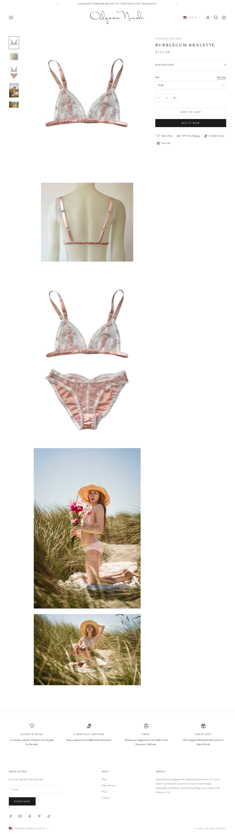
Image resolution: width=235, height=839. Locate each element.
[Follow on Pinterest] (39, 816)
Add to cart (190, 111)
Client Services (109, 785)
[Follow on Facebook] (10, 816)
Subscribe (22, 801)
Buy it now (191, 123)
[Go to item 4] (14, 90)
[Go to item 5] (14, 104)
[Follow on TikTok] (49, 816)
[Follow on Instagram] (20, 816)
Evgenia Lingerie (168, 38)
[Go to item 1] (14, 42)
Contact (106, 797)
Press (104, 791)
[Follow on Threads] (30, 816)
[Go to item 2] (14, 56)
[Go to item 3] (14, 72)
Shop (104, 779)
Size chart (221, 77)
